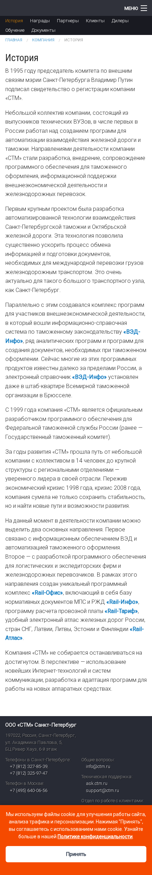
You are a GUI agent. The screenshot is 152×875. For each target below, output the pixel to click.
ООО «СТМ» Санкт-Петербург (40, 725)
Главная (13, 40)
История (14, 20)
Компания (43, 40)
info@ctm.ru (98, 766)
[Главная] (57, 8)
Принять (76, 854)
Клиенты (95, 20)
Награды (40, 20)
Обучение (14, 30)
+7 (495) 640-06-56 (28, 790)
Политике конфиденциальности (95, 836)
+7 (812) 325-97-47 (28, 773)
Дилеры (120, 20)
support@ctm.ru (102, 790)
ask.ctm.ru (96, 783)
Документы (43, 30)
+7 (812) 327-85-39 (28, 766)
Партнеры (68, 20)
